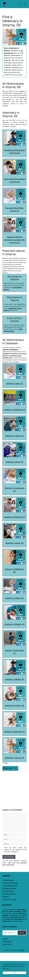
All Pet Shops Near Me (9, 885)
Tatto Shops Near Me (9, 899)
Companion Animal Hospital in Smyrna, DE (14, 151)
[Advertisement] (14, 786)
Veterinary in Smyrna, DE (14, 758)
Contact (4, 938)
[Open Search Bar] (20, 4)
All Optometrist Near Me (10, 883)
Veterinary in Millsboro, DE (14, 624)
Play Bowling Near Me (9, 888)
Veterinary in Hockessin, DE (14, 517)
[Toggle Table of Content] (15, 768)
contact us (23, 97)
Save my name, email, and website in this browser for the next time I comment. (15, 850)
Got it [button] (14, 972)
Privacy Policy (6, 944)
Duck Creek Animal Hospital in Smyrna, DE (14, 180)
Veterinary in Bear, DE (14, 383)
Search (22, 933)
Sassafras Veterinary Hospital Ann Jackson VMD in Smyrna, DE (14, 240)
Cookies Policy (7, 941)
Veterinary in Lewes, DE (14, 543)
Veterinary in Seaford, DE (14, 705)
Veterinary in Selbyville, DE (14, 732)
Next (6, 763)
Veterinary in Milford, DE (14, 598)
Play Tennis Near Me (9, 894)
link (22, 921)
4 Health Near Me (8, 880)
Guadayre (6, 876)
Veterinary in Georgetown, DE (15, 489)
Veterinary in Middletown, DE (14, 570)
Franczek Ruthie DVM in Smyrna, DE (14, 209)
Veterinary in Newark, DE (14, 679)
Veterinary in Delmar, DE (14, 436)
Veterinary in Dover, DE (14, 462)
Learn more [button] (6, 968)
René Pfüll (5, 896)
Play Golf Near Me (8, 891)
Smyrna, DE (18, 93)
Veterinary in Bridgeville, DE (14, 410)
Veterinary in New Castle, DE (14, 651)
